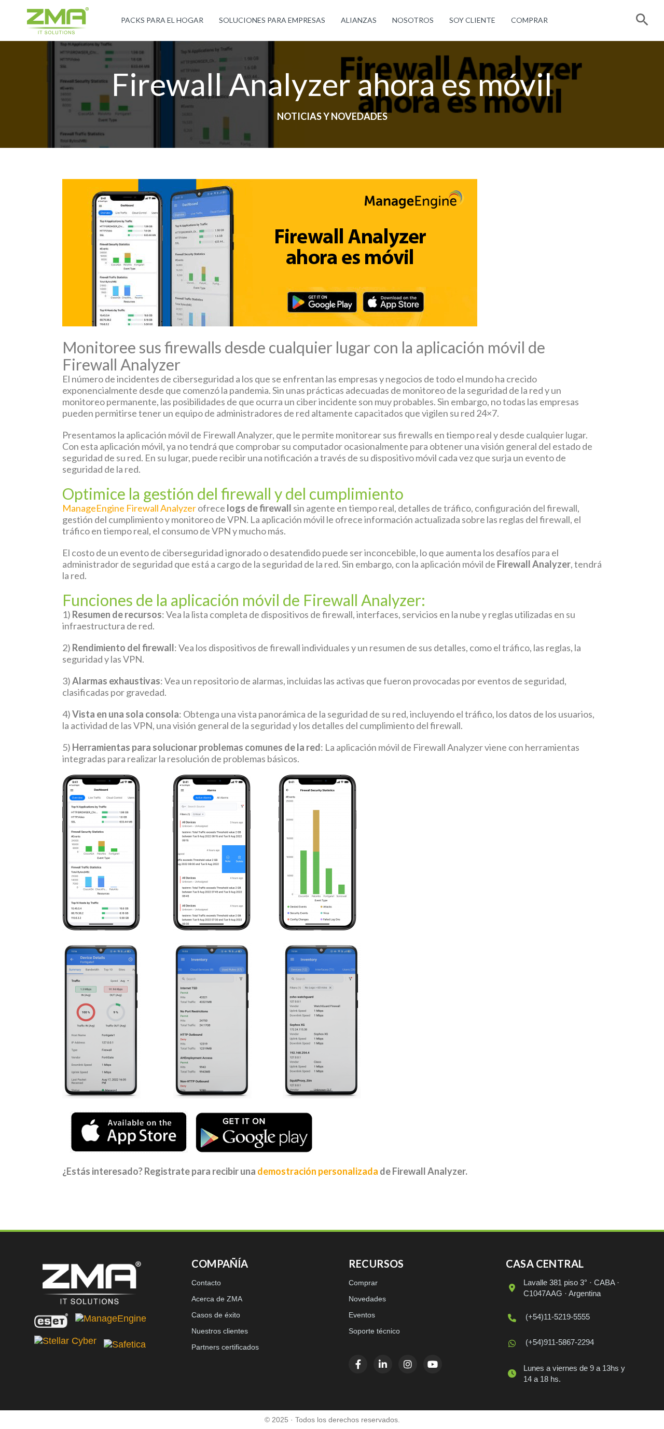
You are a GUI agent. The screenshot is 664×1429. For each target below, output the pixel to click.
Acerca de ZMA (216, 1299)
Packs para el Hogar (162, 20)
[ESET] (51, 1320)
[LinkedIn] (383, 1364)
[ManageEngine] (110, 1320)
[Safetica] (125, 1345)
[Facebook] (358, 1364)
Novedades (367, 1299)
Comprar (529, 20)
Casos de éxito (215, 1315)
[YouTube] (432, 1364)
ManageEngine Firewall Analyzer (129, 508)
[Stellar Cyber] (65, 1345)
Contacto (206, 1283)
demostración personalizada (317, 1171)
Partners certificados (225, 1347)
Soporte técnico (374, 1331)
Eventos (362, 1315)
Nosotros (413, 20)
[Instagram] (407, 1364)
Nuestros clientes (219, 1331)
